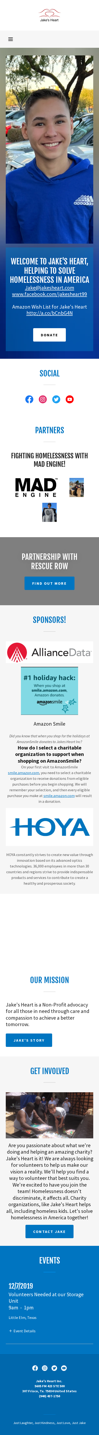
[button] (10, 39)
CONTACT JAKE (49, 1231)
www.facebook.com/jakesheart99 (49, 294)
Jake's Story (28, 1040)
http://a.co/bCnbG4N (49, 313)
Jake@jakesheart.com (49, 287)
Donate (49, 334)
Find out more (49, 583)
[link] (49, 15)
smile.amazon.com (23, 772)
